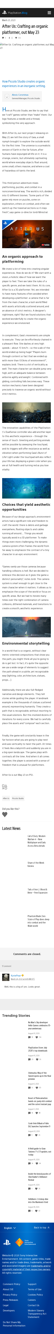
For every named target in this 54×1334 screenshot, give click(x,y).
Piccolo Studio (18, 798)
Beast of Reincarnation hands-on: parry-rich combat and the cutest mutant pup (40, 1101)
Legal (5, 1305)
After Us (6, 798)
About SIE (8, 1289)
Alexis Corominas (20, 94)
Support (32, 1284)
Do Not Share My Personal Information (14, 1324)
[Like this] (37, 1037)
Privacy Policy (10, 1294)
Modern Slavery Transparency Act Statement (37, 1313)
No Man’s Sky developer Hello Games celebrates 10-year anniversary (39, 1025)
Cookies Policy (35, 1294)
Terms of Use (34, 1289)
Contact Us (33, 1305)
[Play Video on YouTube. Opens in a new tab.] (45, 245)
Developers (9, 1310)
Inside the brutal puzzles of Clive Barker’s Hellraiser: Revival (39, 1176)
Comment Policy (11, 1284)
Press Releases (10, 1299)
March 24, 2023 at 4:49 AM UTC (23, 979)
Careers (32, 1299)
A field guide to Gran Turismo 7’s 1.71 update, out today (39, 1151)
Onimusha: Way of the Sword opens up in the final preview (39, 1075)
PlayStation (17, 12)
